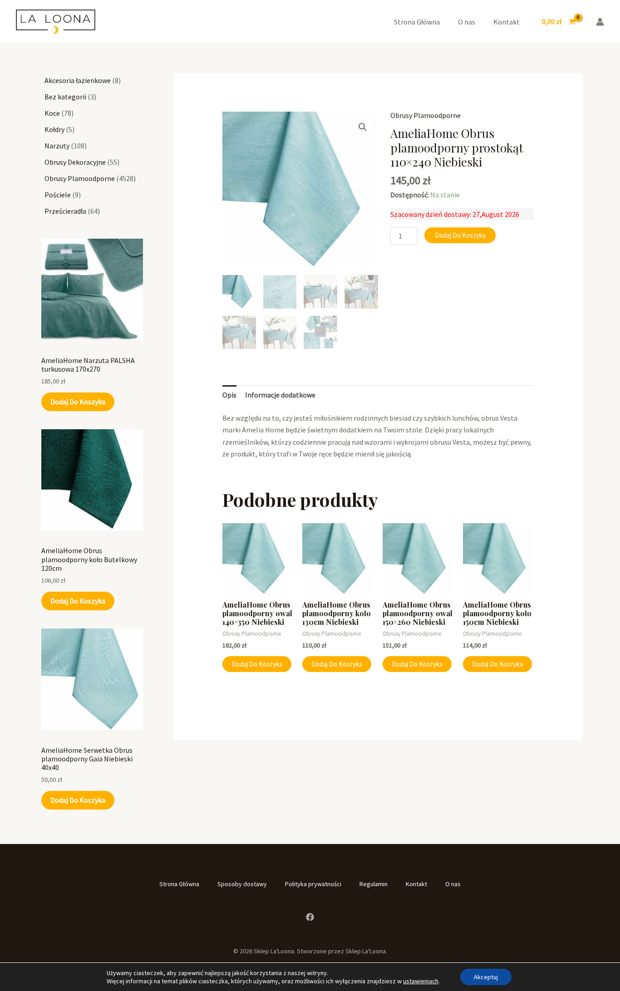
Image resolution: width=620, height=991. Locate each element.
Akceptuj (486, 977)
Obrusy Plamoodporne (425, 115)
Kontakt (506, 21)
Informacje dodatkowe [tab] (280, 394)
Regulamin (373, 884)
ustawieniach (420, 981)
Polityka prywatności (313, 884)
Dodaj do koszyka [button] (256, 664)
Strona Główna (417, 21)
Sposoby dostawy (242, 884)
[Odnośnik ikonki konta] (600, 22)
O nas (466, 21)
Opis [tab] (229, 394)
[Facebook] (310, 917)
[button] (362, 127)
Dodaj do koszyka (77, 401)
